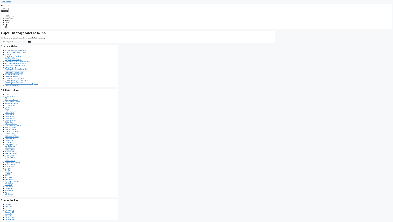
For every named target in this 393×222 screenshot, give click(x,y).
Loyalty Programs (10, 146)
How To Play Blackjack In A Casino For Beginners (21, 84)
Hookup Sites (9, 17)
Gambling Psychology (12, 131)
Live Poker (8, 142)
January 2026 (9, 210)
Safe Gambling (10, 164)
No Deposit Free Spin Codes (14, 78)
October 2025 (9, 212)
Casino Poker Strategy (12, 86)
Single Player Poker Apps (13, 60)
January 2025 (9, 217)
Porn (6, 24)
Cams (7, 22)
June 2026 (8, 206)
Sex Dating (8, 172)
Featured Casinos (10, 127)
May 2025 (8, 216)
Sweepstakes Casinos (12, 181)
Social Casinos (9, 179)
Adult (7, 94)
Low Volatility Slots (11, 144)
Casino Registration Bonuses (14, 71)
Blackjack (8, 107)
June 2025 (8, 214)
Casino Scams (9, 116)
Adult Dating (9, 19)
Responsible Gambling (12, 162)
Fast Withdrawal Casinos (13, 126)
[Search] (29, 42)
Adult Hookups (10, 96)
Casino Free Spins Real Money (15, 65)
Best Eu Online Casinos (12, 76)
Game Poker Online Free (13, 56)
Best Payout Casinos (11, 58)
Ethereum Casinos (11, 124)
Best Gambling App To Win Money (16, 80)
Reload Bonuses (10, 161)
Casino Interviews (11, 111)
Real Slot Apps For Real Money (15, 50)
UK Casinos (9, 183)
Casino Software (10, 118)
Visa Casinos (9, 190)
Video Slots (8, 185)
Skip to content (6, 2)
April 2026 (8, 208)
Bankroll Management (12, 103)
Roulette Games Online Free (14, 82)
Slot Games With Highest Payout (15, 63)
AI (6, 28)
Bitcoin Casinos (10, 105)
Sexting (7, 20)
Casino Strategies (10, 120)
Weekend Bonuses (11, 196)
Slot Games (8, 177)
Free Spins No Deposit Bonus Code (16, 69)
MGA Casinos (9, 148)
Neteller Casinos (10, 151)
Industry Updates (10, 135)
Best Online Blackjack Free (14, 73)
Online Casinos (10, 155)
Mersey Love (5, 5)
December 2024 (10, 219)
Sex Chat (8, 170)
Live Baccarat (9, 140)
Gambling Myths (10, 129)
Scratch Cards (9, 166)
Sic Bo (7, 175)
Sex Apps (8, 168)
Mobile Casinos (10, 150)
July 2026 (8, 204)
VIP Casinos (9, 187)
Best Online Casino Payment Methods (17, 62)
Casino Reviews (10, 114)
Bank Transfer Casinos (12, 102)
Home (7, 15)
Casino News (9, 113)
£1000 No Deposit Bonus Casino (15, 52)
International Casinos (12, 137)
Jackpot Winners (10, 138)
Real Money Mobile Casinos (14, 74)
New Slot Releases (11, 153)
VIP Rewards (9, 188)
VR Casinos (9, 194)
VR (6, 26)
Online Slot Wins (10, 54)
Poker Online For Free (12, 67)
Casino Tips (9, 122)
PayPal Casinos (10, 157)
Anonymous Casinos (11, 100)
